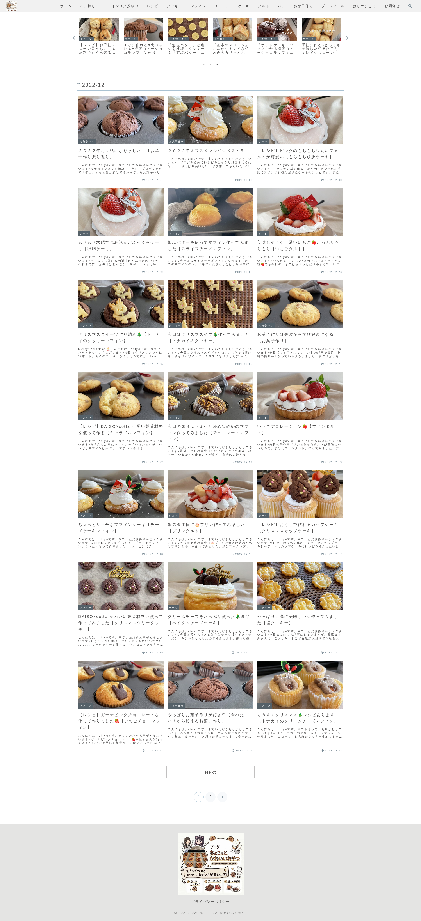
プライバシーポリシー (210, 902)
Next (347, 38)
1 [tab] (204, 64)
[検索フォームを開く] (410, 6)
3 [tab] (217, 64)
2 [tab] (210, 64)
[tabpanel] (99, 37)
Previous (74, 38)
